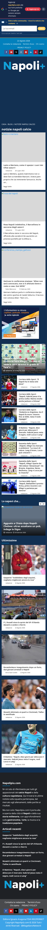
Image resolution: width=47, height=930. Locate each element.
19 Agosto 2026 (35, 422)
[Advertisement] (23, 96)
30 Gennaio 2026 (13, 532)
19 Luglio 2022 (19, 230)
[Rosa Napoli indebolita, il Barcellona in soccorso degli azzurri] (23, 206)
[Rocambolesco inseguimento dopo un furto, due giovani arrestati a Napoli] (23, 649)
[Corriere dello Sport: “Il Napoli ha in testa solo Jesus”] (9, 382)
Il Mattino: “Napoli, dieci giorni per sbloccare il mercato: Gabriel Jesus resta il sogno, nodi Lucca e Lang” (31, 431)
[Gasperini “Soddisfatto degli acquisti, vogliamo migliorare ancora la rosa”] (23, 560)
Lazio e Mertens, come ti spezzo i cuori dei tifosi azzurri (23, 166)
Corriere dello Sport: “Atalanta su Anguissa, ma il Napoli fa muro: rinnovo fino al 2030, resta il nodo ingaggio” (31, 414)
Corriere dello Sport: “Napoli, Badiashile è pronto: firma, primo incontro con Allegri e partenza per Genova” (31, 486)
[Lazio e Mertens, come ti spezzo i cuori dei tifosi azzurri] (23, 147)
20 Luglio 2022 (19, 171)
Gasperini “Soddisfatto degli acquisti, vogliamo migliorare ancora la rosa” (19, 578)
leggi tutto (8, 186)
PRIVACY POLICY (24, 47)
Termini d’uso (28, 44)
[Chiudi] (6, 9)
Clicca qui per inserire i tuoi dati (12, 33)
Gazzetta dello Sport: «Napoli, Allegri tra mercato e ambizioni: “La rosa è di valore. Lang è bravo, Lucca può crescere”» (31, 448)
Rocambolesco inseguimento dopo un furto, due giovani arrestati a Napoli (23, 668)
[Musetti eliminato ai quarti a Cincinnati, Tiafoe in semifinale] (23, 694)
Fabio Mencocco (11, 289)
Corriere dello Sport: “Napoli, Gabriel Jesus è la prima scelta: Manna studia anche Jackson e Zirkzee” (30, 397)
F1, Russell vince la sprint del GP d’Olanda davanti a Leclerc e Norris (21, 623)
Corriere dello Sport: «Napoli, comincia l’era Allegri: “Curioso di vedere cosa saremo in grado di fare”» (22, 363)
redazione (9, 171)
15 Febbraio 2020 (24, 289)
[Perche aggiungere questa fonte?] (43, 9)
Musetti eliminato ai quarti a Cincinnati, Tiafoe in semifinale (24, 713)
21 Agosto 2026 (35, 387)
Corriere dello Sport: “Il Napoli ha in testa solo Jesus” (29, 381)
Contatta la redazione (12, 44)
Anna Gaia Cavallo (11, 672)
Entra (41, 28)
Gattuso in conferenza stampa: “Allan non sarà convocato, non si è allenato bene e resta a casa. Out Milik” (23, 283)
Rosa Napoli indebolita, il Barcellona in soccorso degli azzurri (22, 225)
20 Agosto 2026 (35, 404)
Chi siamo (40, 44)
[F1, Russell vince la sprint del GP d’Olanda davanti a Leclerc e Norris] (23, 604)
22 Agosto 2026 (20, 371)
